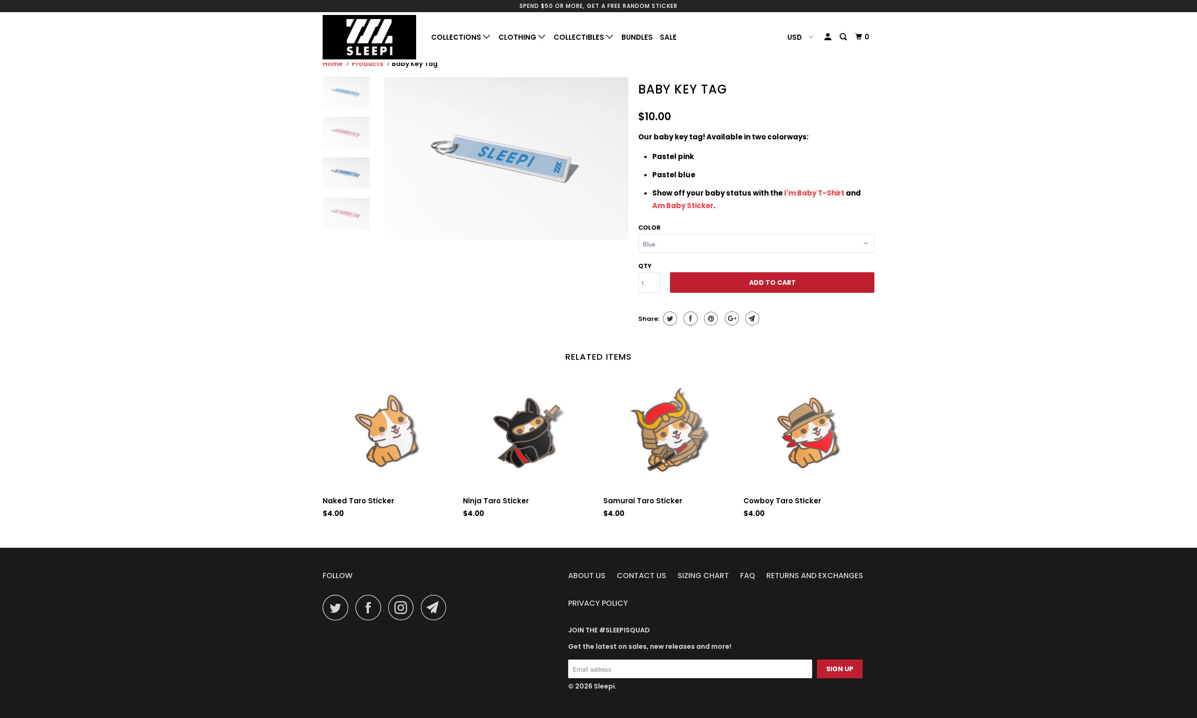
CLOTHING (518, 37)
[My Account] (828, 37)
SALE (668, 37)
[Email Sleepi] (436, 607)
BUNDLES (637, 37)
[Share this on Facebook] (689, 319)
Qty (645, 265)
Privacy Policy (598, 603)
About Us (587, 575)
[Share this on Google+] (730, 319)
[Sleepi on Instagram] (403, 607)
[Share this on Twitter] (669, 319)
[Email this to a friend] (751, 319)
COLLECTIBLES (580, 37)
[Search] (844, 37)
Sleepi (604, 686)
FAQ (747, 575)
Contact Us (641, 575)
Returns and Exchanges (814, 575)
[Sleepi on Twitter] (338, 607)
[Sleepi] (370, 37)
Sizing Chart (703, 575)
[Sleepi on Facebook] (370, 607)
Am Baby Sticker (683, 205)
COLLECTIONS (457, 37)
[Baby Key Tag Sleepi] (506, 158)
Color (649, 227)
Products (367, 63)
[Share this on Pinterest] (710, 319)
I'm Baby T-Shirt (815, 193)
